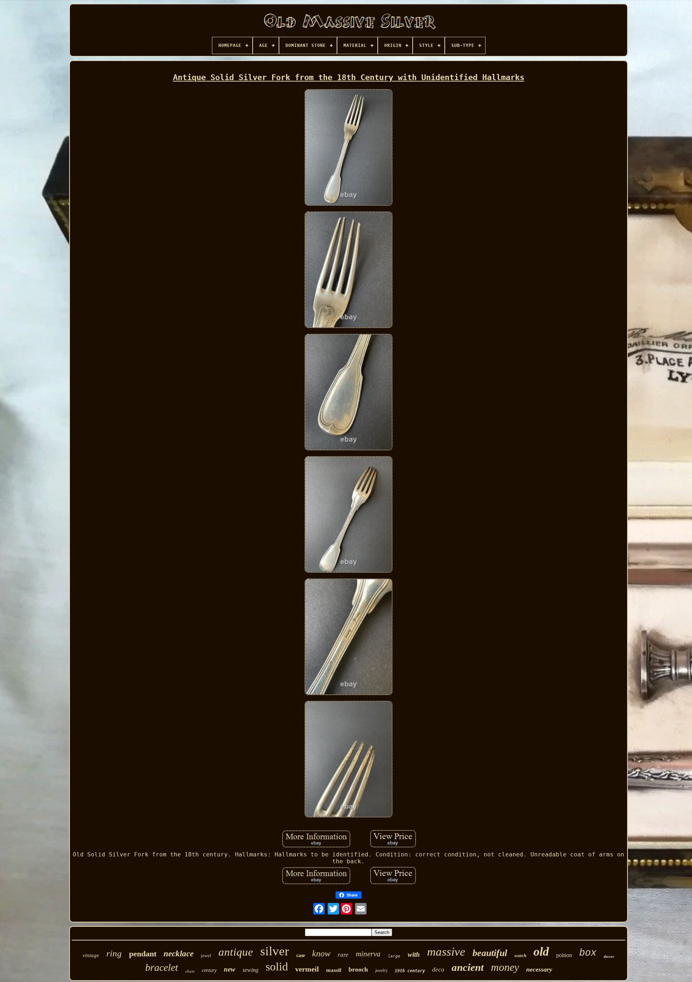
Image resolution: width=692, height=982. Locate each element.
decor (609, 957)
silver (274, 951)
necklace (179, 953)
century (209, 970)
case (300, 955)
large (394, 956)
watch (520, 955)
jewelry (381, 970)
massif (333, 970)
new (229, 969)
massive (446, 951)
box (587, 953)
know (321, 953)
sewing (250, 970)
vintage (91, 955)
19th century (410, 970)
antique (235, 952)
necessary (539, 969)
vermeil (307, 969)
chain (190, 971)
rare (343, 954)
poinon (564, 955)
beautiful (490, 953)
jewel (206, 955)
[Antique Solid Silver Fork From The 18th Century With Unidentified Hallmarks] (348, 148)
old (541, 951)
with (414, 954)
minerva (368, 954)
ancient (468, 967)
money (505, 967)
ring (114, 953)
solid (277, 966)
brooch (358, 969)
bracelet (161, 967)
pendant (142, 953)
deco (438, 969)
